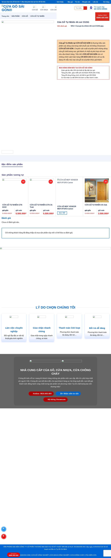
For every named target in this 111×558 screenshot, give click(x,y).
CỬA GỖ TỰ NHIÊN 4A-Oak (96, 205)
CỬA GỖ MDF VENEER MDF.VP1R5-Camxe (66, 208)
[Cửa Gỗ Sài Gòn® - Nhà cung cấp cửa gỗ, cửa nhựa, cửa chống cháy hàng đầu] (15, 8)
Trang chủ (5, 16)
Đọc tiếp (62, 213)
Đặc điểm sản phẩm (12, 164)
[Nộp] (85, 8)
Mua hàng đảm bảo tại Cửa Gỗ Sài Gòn (33, 2)
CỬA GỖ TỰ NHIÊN (37, 16)
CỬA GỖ (25, 16)
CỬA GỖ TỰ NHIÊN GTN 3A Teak (41, 206)
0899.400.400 (102, 18)
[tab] (12, 164)
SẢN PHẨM (15, 16)
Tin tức (77, 2)
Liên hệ (95, 2)
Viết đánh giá (62, 26)
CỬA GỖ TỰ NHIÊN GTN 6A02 (12, 206)
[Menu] (71, 8)
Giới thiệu (60, 2)
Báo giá (70, 2)
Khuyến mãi (86, 2)
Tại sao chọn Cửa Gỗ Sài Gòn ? (11, 2)
